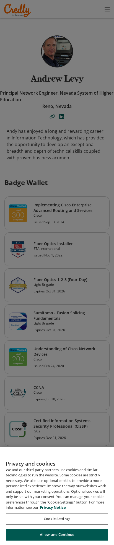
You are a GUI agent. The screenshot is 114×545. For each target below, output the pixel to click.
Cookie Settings (57, 518)
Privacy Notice (53, 507)
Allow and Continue (57, 534)
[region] (57, 496)
